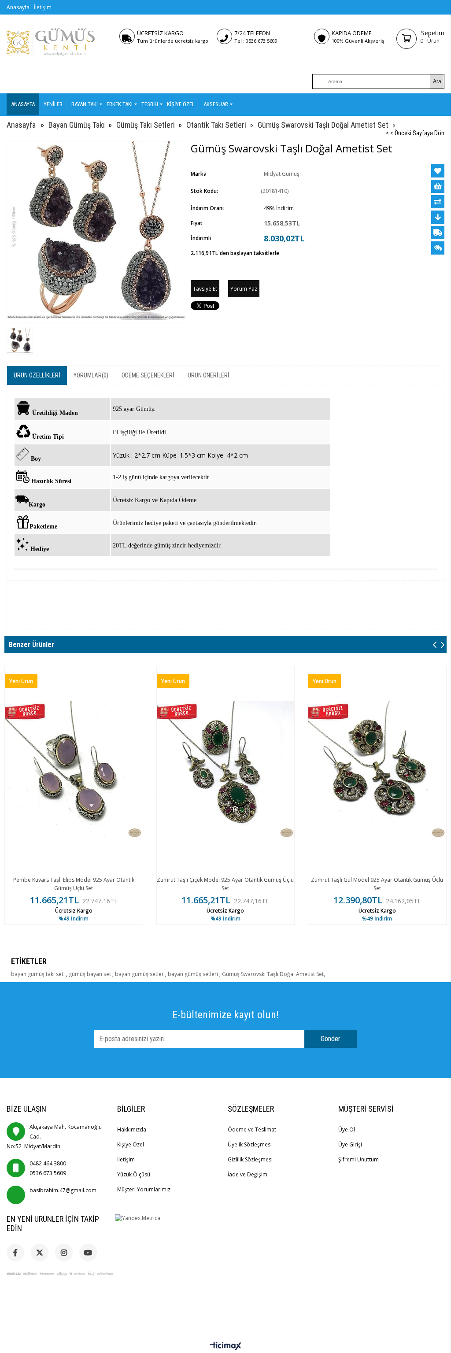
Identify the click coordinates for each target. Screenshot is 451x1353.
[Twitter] (39, 1252)
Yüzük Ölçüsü (133, 1174)
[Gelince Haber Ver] (437, 248)
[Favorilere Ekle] (437, 170)
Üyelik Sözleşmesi (250, 1144)
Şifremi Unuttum (358, 1159)
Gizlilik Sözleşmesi (250, 1159)
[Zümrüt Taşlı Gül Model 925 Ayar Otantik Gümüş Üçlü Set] (377, 769)
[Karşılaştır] (437, 201)
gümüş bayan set (90, 974)
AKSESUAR (215, 104)
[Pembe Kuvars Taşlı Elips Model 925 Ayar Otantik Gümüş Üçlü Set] (74, 769)
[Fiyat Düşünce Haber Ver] (437, 217)
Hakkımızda (131, 1129)
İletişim (43, 7)
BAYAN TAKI (84, 104)
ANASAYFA (23, 104)
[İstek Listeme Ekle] (437, 186)
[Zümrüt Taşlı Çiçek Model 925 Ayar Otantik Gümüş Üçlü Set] (226, 769)
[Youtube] (88, 1252)
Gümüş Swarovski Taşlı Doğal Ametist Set (273, 974)
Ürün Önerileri (208, 375)
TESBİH (149, 104)
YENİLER (53, 104)
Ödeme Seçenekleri (148, 375)
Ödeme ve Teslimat (252, 1129)
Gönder (330, 1039)
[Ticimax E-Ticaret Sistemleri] (225, 1346)
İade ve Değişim (247, 1174)
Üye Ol (346, 1129)
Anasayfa (18, 7)
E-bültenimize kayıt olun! (225, 1015)
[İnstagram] (64, 1252)
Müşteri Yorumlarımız (143, 1189)
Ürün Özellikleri (37, 375)
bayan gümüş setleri (193, 974)
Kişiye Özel (130, 1144)
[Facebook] (15, 1252)
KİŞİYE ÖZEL (181, 104)
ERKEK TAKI (120, 104)
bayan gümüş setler (140, 974)
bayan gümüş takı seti (38, 974)
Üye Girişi (350, 1144)
